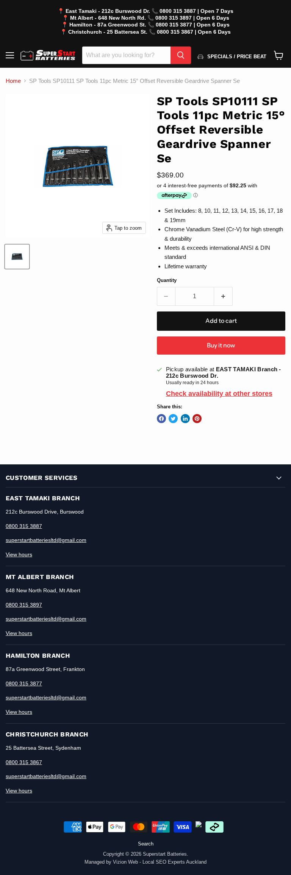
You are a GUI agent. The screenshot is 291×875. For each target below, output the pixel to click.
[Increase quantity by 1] (223, 296)
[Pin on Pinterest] (197, 418)
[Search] (181, 55)
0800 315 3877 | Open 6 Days (193, 25)
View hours (19, 554)
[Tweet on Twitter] (173, 418)
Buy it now (221, 345)
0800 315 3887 (24, 526)
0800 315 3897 (24, 605)
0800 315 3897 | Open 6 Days (192, 18)
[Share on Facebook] (161, 418)
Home (13, 81)
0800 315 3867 (24, 762)
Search (145, 844)
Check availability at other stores (219, 393)
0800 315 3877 (24, 683)
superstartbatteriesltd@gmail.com (46, 540)
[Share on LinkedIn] (185, 418)
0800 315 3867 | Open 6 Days (194, 32)
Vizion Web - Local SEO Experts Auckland (160, 862)
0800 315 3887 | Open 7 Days (196, 11)
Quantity (167, 280)
